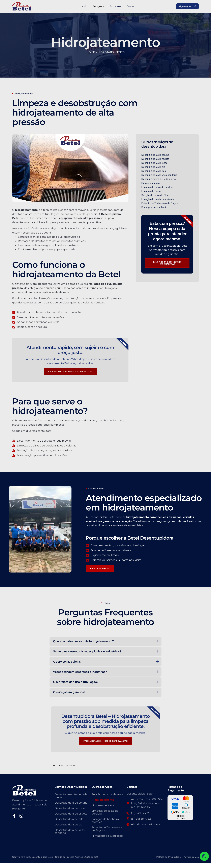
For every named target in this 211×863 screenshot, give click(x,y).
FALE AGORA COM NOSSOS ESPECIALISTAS (105, 741)
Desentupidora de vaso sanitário (159, 175)
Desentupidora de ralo (153, 171)
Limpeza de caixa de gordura (157, 187)
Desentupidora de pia (153, 167)
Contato (131, 6)
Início (84, 6)
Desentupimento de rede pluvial (158, 179)
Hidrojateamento (150, 183)
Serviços (97, 6)
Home (90, 52)
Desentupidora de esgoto (155, 159)
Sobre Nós (115, 6)
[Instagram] (21, 816)
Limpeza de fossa (151, 191)
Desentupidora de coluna (155, 155)
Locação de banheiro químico (157, 199)
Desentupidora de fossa (154, 163)
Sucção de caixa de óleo (155, 195)
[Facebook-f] (14, 816)
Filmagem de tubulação (154, 207)
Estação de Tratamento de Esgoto (160, 203)
